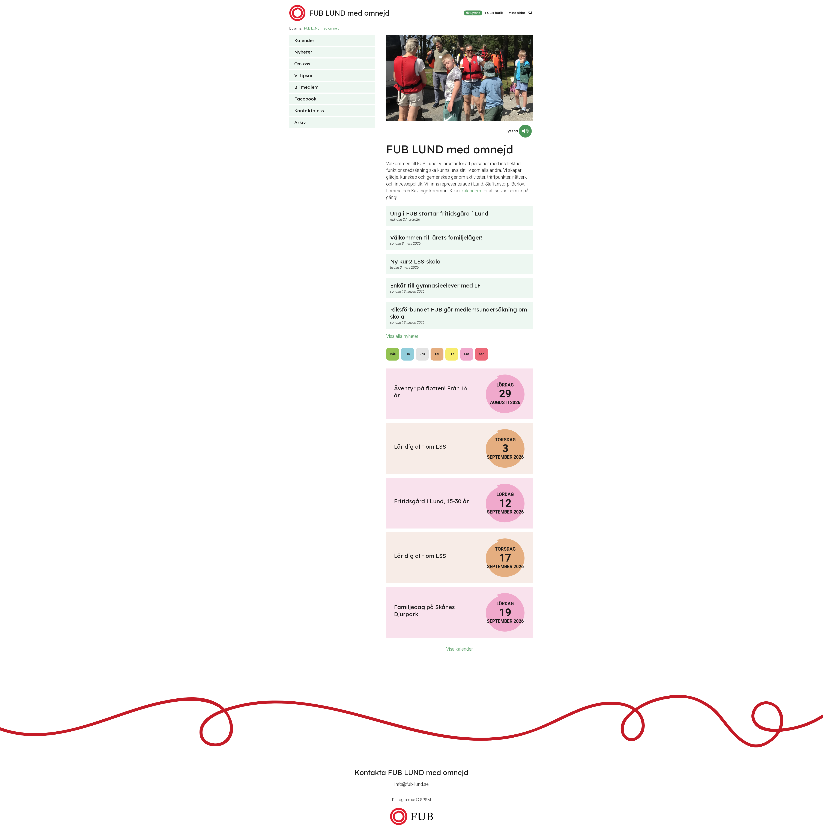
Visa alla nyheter (402, 336)
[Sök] (530, 13)
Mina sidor (517, 13)
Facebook (305, 99)
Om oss (302, 63)
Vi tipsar (303, 75)
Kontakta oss (309, 110)
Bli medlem (306, 87)
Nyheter (303, 52)
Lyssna (474, 13)
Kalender (304, 40)
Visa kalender (459, 649)
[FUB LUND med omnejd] (411, 816)
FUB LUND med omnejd (321, 28)
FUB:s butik (494, 13)
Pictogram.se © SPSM (411, 799)
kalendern (471, 190)
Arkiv (300, 122)
